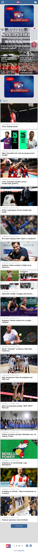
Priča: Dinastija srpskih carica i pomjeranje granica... (14, 183)
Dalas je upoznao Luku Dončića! (15, 520)
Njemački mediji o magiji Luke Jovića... (17, 294)
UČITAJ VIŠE (19, 526)
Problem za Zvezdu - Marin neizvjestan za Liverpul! (19, 492)
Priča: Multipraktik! (10, 126)
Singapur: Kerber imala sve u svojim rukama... (16, 321)
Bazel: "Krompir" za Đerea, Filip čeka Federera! (17, 350)
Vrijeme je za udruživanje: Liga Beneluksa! (14, 464)
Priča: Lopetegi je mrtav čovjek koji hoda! (16, 211)
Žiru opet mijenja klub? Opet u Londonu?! (19, 238)
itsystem (21, 550)
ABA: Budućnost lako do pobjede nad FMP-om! (17, 378)
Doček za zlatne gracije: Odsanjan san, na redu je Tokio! (19, 435)
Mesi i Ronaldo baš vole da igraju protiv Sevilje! (18, 154)
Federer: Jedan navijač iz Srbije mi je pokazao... (16, 266)
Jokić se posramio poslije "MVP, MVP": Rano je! (17, 407)
